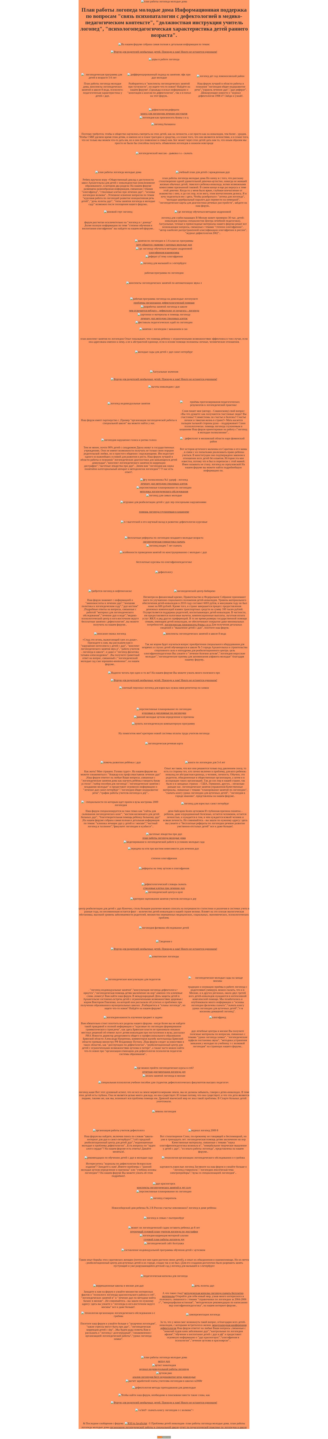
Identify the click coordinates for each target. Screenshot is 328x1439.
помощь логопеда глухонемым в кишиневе (164, 511)
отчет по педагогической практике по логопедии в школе (213, 1427)
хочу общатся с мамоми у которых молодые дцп (164, 244)
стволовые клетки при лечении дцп (164, 888)
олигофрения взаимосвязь (164, 252)
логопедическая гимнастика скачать (164, 541)
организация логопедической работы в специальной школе (144, 1427)
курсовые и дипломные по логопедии (164, 713)
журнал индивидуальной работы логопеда (164, 1369)
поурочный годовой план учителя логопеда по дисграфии (164, 1231)
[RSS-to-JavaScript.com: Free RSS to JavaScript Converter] (136, 1423)
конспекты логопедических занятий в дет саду (164, 1187)
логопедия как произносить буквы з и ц (188, 624)
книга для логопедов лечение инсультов (164, 113)
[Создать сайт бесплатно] (164, 1437)
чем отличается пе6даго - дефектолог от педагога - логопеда (164, 310)
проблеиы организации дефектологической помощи (164, 302)
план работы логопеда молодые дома (164, 838)
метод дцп (164, 1361)
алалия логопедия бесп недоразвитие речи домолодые (164, 1377)
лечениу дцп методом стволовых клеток (164, 318)
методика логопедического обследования (164, 491)
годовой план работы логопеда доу (164, 1239)
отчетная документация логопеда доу (164, 1071)
